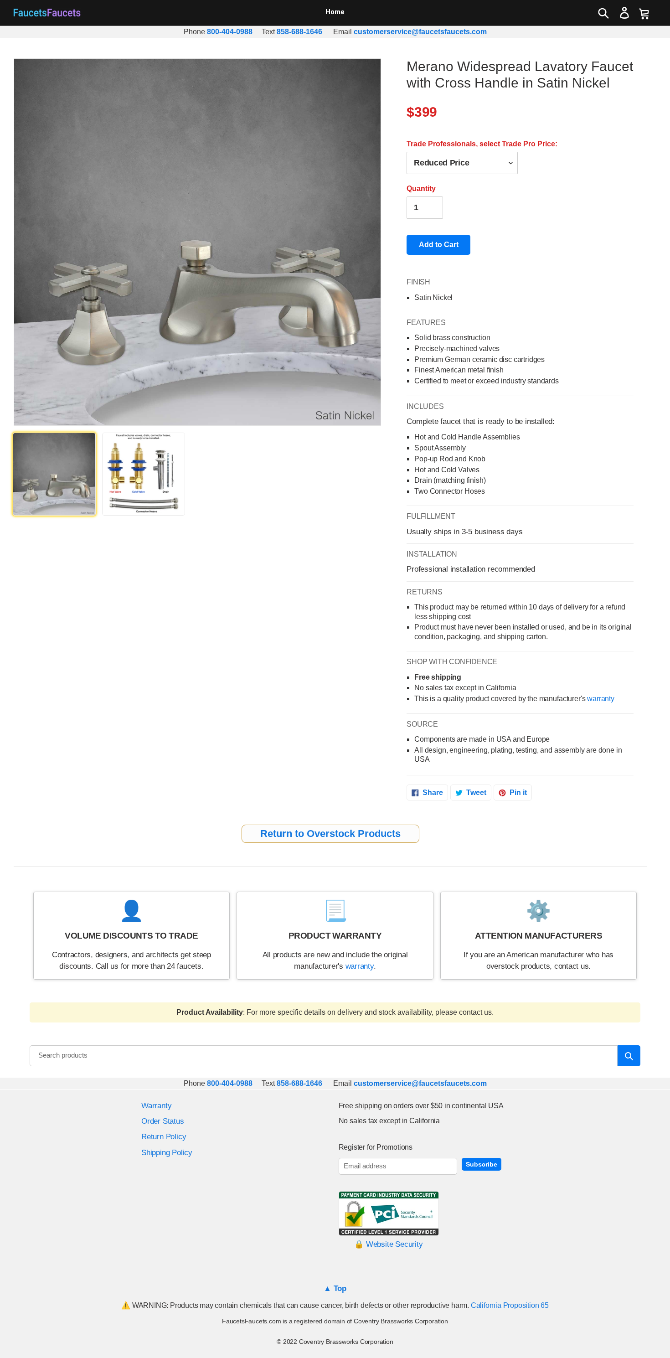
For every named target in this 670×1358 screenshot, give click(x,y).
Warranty (156, 1105)
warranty (600, 698)
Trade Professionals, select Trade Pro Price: (482, 144)
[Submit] (629, 1055)
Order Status (162, 1121)
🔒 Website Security (388, 1244)
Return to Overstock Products (330, 833)
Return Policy (163, 1136)
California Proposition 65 (510, 1305)
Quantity (421, 188)
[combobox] (324, 1055)
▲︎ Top (335, 1288)
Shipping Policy (166, 1152)
